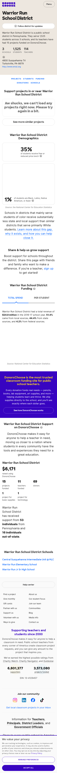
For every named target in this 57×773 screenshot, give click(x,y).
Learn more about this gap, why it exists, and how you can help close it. (29, 233)
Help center (28, 584)
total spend (15, 297)
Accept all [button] (28, 768)
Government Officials (28, 727)
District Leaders (33, 723)
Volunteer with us (11, 617)
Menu (49, 4)
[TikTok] (42, 700)
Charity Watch (10, 661)
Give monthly (9, 599)
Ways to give (9, 622)
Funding (40, 79)
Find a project (9, 594)
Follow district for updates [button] (30, 26)
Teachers (38, 719)
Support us (8, 613)
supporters (15, 669)
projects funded (42, 669)
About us (33, 594)
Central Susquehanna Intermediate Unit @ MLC (28, 559)
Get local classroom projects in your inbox (28, 707)
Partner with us (10, 608)
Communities (34, 608)
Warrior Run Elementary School (19, 564)
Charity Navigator (28, 661)
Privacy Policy (36, 753)
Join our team (35, 603)
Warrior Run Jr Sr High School (18, 569)
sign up (48, 268)
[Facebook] (33, 700)
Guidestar (48, 661)
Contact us (34, 622)
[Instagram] (15, 700)
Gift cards (7, 603)
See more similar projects (28, 122)
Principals (13, 723)
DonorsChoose (8, 4)
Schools (35, 83)
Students (28, 79)
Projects (16, 79)
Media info (33, 617)
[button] (28, 760)
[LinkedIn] (24, 700)
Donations (23, 83)
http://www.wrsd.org (11, 66)
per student (41, 297)
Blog (31, 613)
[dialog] (28, 754)
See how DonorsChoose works (28, 410)
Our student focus (37, 599)
